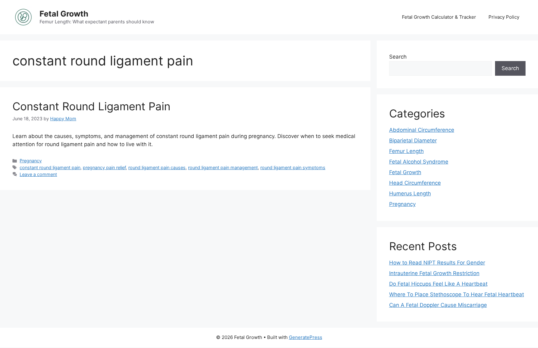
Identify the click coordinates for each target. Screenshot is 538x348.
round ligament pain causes (157, 167)
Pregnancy (31, 160)
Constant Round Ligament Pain (91, 106)
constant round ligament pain (50, 167)
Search (398, 57)
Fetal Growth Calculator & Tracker (439, 17)
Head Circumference (415, 183)
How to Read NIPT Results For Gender (437, 263)
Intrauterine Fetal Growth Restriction (434, 273)
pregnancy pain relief (104, 167)
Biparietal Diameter (413, 140)
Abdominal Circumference (421, 130)
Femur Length (406, 151)
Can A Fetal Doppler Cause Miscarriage (438, 305)
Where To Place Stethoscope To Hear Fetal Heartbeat (456, 294)
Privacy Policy (503, 17)
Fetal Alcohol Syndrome (418, 162)
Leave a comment (38, 174)
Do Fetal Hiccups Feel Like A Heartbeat (438, 284)
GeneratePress (305, 337)
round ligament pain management (223, 167)
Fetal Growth (64, 13)
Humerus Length (410, 193)
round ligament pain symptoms (292, 167)
